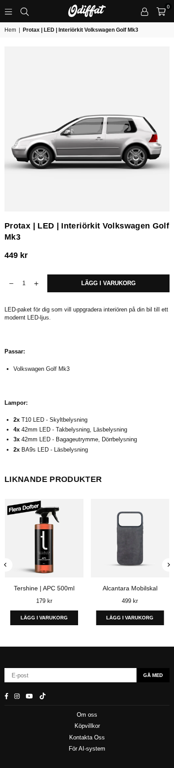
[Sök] (25, 11)
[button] (161, 11)
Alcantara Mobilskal (109, 588)
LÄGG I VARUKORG (109, 617)
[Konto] (145, 11)
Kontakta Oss (87, 737)
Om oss (87, 714)
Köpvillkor (87, 725)
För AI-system (87, 748)
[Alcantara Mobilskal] (109, 538)
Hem (10, 30)
